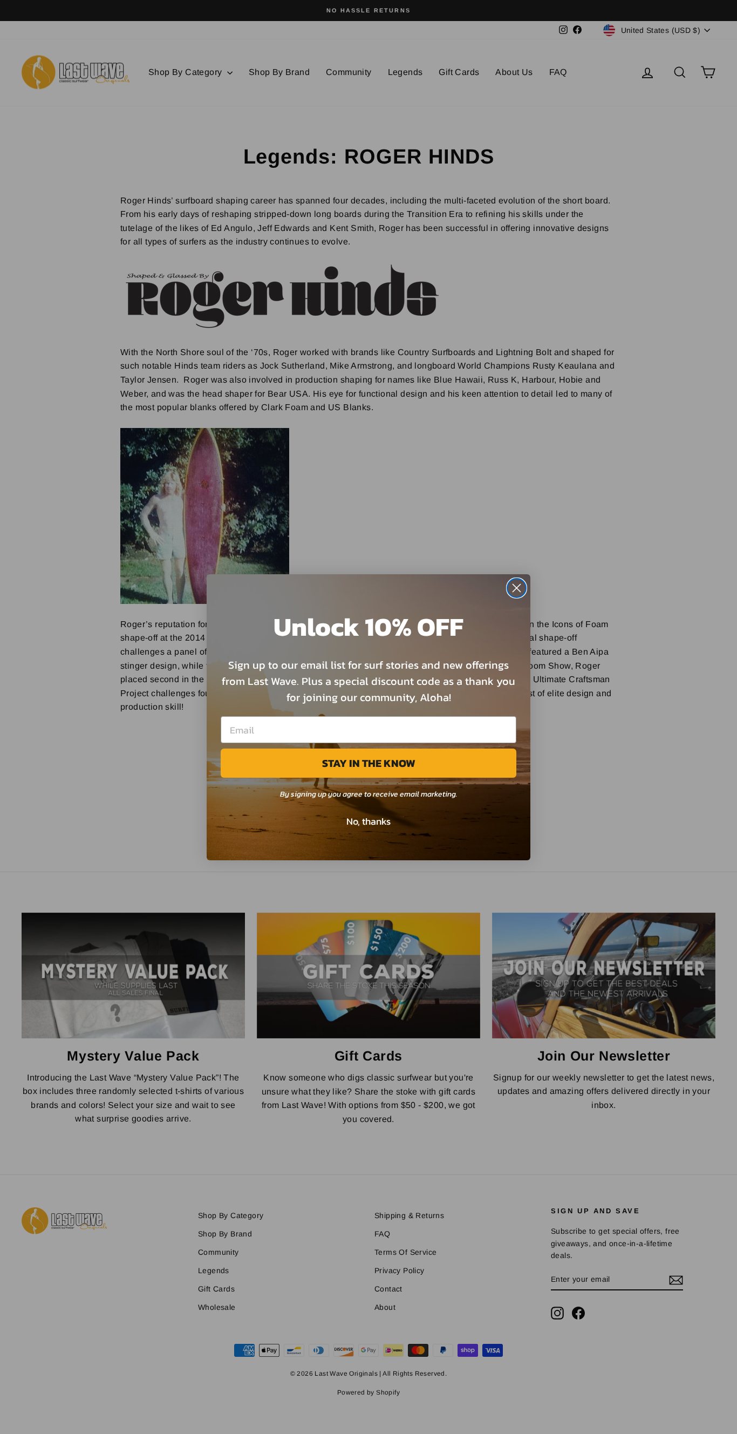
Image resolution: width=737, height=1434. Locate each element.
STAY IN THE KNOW (368, 763)
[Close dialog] (516, 588)
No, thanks (368, 821)
